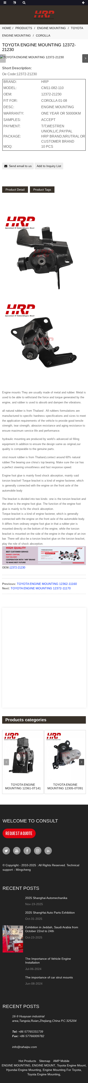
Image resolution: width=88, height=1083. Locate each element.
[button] (85, 58)
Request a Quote (19, 833)
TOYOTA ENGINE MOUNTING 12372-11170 (41, 588)
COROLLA (43, 35)
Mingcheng (23, 869)
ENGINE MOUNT (43, 1065)
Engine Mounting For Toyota (62, 1070)
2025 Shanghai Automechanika (46, 898)
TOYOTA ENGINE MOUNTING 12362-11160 (47, 583)
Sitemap (44, 1061)
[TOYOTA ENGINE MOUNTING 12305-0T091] (65, 755)
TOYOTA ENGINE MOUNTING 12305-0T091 (65, 786)
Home (6, 28)
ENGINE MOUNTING (16, 1065)
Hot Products (27, 1061)
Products (23, 28)
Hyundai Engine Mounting (23, 1070)
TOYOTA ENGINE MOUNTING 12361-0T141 (23, 786)
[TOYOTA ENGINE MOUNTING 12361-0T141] (23, 755)
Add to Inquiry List (49, 166)
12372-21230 (17, 567)
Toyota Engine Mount (71, 1065)
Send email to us (20, 166)
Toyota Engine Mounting (43, 1074)
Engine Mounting (51, 28)
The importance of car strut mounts (49, 977)
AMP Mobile (61, 1061)
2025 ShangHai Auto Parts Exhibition (50, 912)
